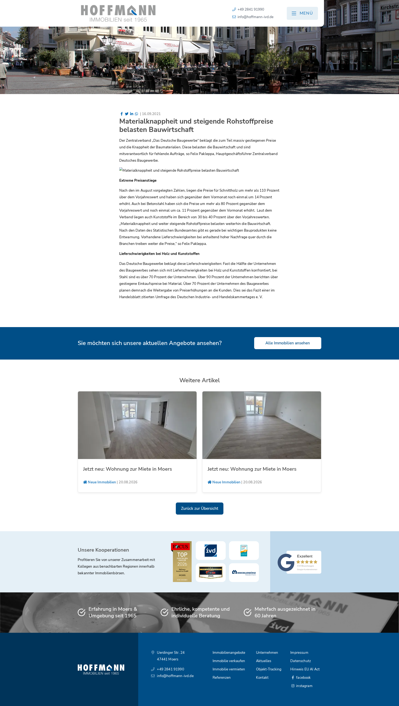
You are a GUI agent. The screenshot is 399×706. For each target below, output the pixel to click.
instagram (304, 686)
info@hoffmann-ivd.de (255, 17)
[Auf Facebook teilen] (121, 114)
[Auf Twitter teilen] (126, 114)
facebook (303, 677)
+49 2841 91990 (251, 9)
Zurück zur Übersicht (199, 508)
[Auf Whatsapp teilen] (136, 114)
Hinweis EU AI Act (305, 669)
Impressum (299, 652)
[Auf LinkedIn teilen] (131, 114)
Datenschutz (300, 661)
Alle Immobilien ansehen (287, 343)
